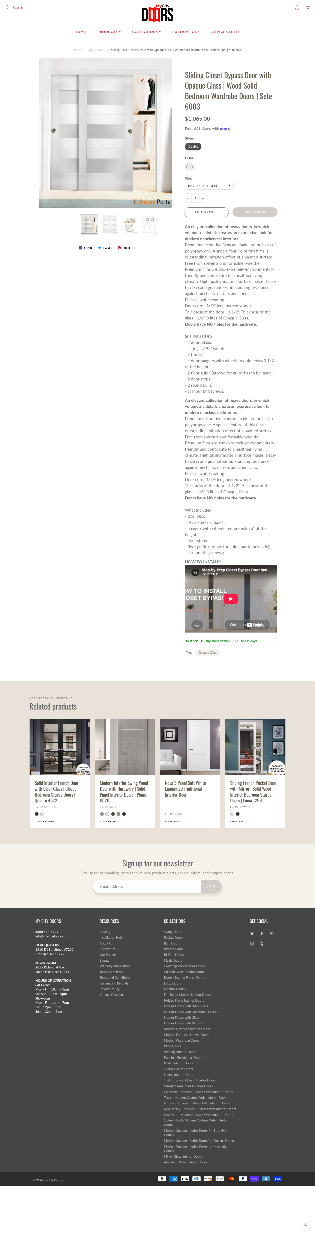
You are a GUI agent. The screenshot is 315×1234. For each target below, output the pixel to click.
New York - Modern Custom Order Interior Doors (198, 1115)
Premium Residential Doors (183, 1057)
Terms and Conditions (115, 977)
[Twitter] (252, 933)
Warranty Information (115, 966)
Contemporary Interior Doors (184, 966)
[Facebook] (262, 933)
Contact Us (107, 949)
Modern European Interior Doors (187, 1029)
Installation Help (111, 937)
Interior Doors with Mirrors (183, 1023)
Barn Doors (172, 943)
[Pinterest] (271, 933)
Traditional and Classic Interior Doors (190, 1080)
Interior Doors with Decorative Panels (190, 1012)
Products (108, 32)
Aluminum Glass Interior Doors (185, 1162)
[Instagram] (252, 943)
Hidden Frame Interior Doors (184, 1000)
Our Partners (108, 954)
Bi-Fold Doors (174, 954)
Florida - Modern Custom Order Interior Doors (196, 1103)
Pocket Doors (173, 937)
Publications (186, 32)
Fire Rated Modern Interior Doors (187, 994)
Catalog (105, 932)
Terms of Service (111, 972)
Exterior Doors (174, 989)
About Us (106, 943)
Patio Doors (172, 1046)
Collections (145, 32)
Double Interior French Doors (184, 977)
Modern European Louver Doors (186, 1035)
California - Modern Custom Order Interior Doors (198, 1092)
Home (80, 32)
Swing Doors (173, 932)
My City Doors (53, 1180)
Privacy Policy (110, 989)
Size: (188, 178)
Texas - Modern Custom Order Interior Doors (195, 1097)
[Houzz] (262, 943)
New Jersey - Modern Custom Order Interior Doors (200, 1109)
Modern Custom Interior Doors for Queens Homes (199, 1140)
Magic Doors (173, 960)
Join (211, 886)
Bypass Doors (96, 50)
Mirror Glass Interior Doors (183, 1156)
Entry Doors (172, 983)
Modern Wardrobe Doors (182, 1040)
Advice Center (226, 32)
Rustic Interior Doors (178, 1063)
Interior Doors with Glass (182, 1017)
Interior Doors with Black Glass (186, 1006)
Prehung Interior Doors (180, 1052)
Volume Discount (112, 994)
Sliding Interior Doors (179, 1075)
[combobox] (209, 186)
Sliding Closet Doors (178, 1069)
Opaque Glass (207, 652)
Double (193, 146)
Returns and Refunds (114, 983)
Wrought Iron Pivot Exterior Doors (188, 1086)
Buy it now (255, 212)
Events (104, 960)
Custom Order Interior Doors (184, 972)
